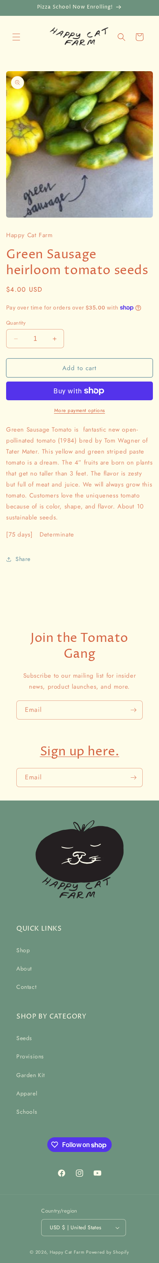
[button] (16, 37)
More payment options (79, 410)
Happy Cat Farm (67, 1252)
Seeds (24, 1038)
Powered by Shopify (107, 1252)
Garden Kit (30, 1075)
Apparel (26, 1093)
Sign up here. (79, 752)
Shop (23, 950)
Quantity (16, 323)
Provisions (30, 1056)
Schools (26, 1112)
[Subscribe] (133, 710)
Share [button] (23, 559)
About (24, 968)
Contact (26, 987)
